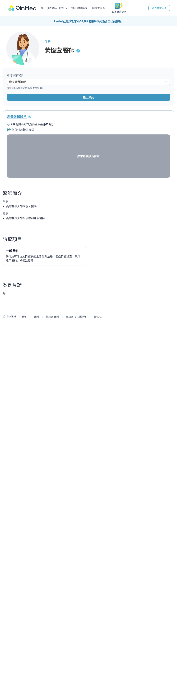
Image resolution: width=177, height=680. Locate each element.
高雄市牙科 (52, 316)
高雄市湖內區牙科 (77, 316)
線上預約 (88, 97)
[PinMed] (22, 8)
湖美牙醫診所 (17, 116)
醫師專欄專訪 (79, 8)
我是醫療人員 (159, 8)
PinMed (11, 316)
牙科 (24, 316)
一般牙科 (12, 251)
